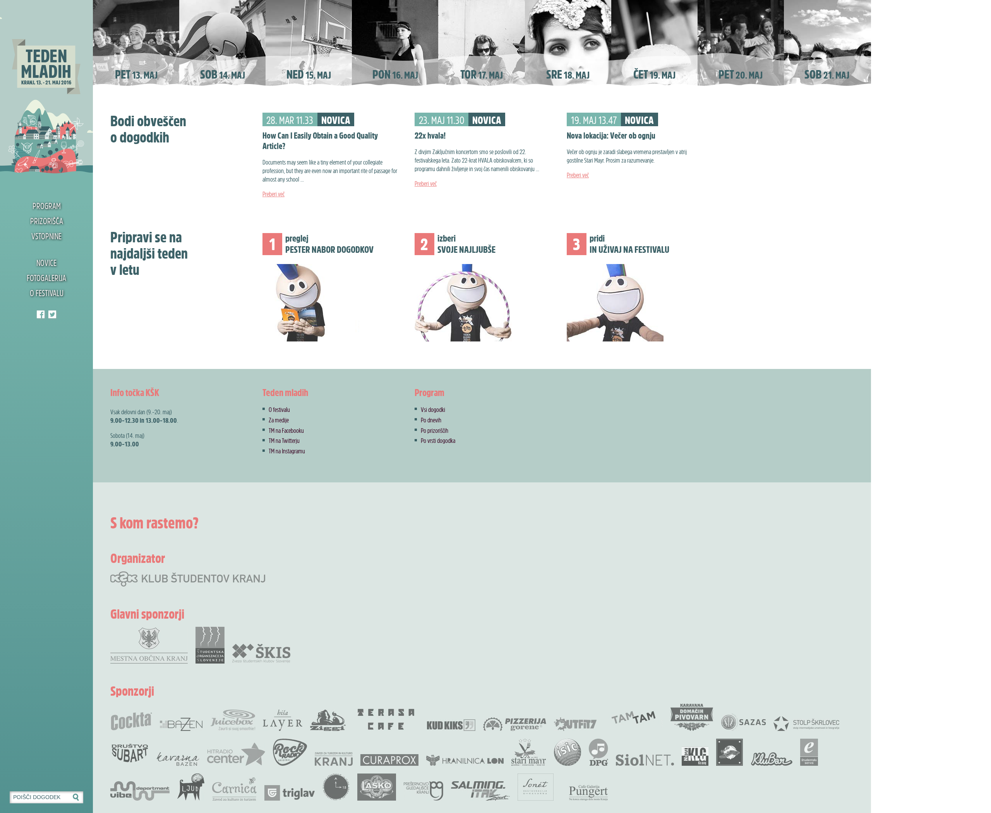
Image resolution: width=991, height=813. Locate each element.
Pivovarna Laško (376, 787)
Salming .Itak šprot (480, 791)
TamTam (633, 717)
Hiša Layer (282, 720)
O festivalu (46, 293)
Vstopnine (46, 236)
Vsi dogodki (433, 409)
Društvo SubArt (129, 752)
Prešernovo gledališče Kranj (423, 791)
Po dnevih (431, 420)
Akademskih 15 (336, 787)
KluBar (771, 759)
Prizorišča (46, 221)
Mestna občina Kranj (149, 645)
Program (47, 206)
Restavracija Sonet (536, 787)
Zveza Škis (261, 653)
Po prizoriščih (434, 430)
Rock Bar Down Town (729, 752)
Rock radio (290, 752)
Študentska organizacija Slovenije (210, 645)
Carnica (234, 789)
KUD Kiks (451, 725)
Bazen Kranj (181, 724)
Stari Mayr (528, 752)
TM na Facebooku (286, 430)
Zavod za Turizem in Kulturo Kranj (334, 759)
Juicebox (233, 720)
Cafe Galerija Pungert (588, 793)
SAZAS (743, 722)
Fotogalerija (46, 278)
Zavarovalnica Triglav (289, 793)
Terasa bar (386, 719)
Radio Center (236, 754)
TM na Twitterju (284, 440)
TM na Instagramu (287, 451)
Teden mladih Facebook (41, 314)
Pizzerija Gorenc (514, 724)
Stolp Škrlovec (806, 723)
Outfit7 (575, 724)
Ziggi (328, 720)
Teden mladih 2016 (46, 87)
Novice (46, 263)
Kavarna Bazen (178, 759)
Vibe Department (140, 791)
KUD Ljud (190, 787)
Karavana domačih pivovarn (691, 717)
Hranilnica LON (465, 760)
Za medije (279, 420)
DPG (598, 752)
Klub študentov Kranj (52, 314)
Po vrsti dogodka (438, 440)
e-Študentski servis (809, 752)
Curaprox (389, 760)
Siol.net (645, 760)
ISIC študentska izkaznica (567, 752)
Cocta (131, 721)
